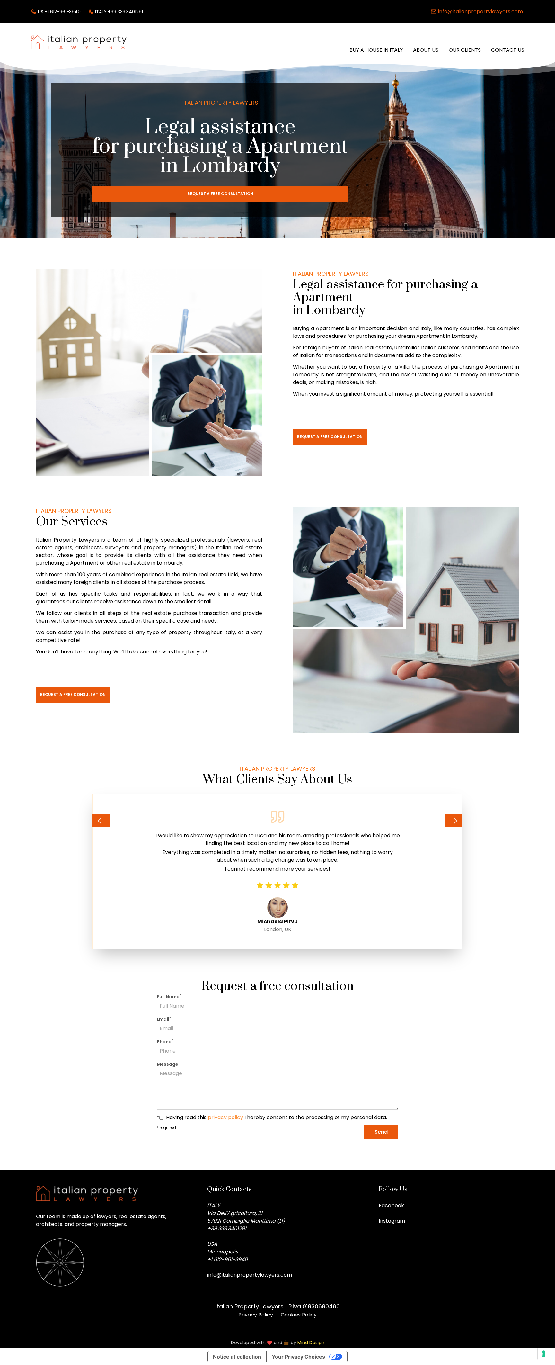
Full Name (169, 996)
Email (164, 1019)
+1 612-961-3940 (227, 1259)
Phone (165, 1041)
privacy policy (225, 1117)
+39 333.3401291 (226, 1228)
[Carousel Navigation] (277, 820)
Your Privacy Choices (298, 1356)
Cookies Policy (299, 1314)
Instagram (392, 1221)
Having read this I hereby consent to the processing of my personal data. (276, 1117)
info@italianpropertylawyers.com (249, 1275)
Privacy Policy (255, 1314)
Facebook (391, 1205)
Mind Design (310, 1342)
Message (167, 1064)
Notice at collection (237, 1356)
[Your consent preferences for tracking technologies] (544, 1354)
